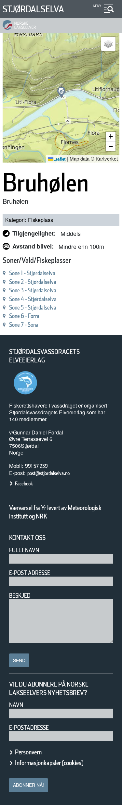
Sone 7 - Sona (23, 324)
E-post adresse (29, 572)
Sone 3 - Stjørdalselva (32, 290)
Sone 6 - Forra (24, 315)
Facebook (24, 484)
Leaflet (59, 159)
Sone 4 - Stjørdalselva (33, 299)
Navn (16, 704)
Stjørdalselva (33, 9)
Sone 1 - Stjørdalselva (32, 273)
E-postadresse (29, 727)
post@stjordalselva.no (48, 473)
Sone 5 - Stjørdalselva (32, 307)
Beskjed (20, 595)
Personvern (28, 752)
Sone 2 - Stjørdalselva (32, 281)
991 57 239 (36, 466)
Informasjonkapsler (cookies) (49, 763)
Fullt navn (24, 550)
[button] (61, 92)
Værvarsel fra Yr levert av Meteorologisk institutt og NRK (55, 512)
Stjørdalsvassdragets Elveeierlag (44, 356)
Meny (97, 6)
